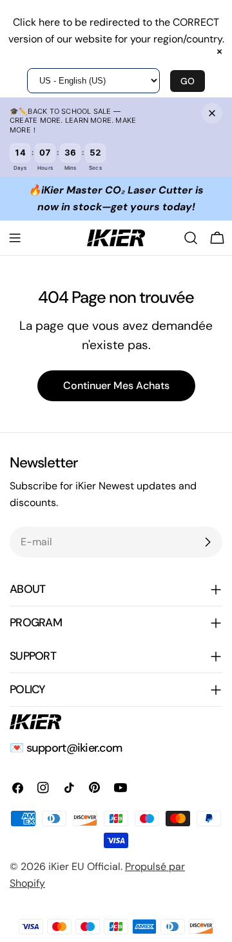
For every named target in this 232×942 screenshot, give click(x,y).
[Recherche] (191, 238)
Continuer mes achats (116, 385)
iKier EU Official (84, 866)
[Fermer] (212, 113)
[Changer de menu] (15, 238)
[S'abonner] (207, 542)
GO (187, 81)
